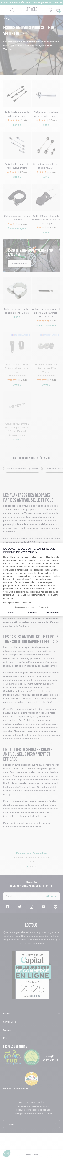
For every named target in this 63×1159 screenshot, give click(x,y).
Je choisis (31, 612)
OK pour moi (52, 612)
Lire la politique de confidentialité (17, 602)
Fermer (10, 612)
